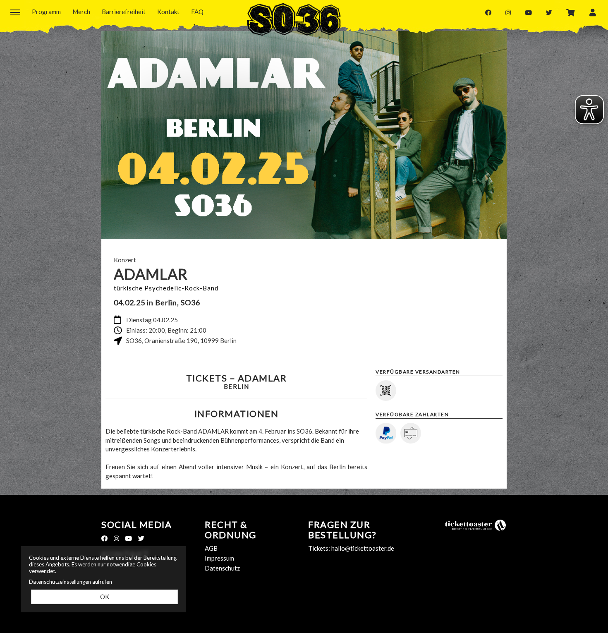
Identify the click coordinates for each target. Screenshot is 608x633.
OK (104, 596)
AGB (211, 548)
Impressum (219, 558)
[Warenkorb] (570, 12)
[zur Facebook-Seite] (488, 12)
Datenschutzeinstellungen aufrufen (70, 581)
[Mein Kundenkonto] (593, 12)
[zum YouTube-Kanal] (528, 12)
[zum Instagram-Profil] (508, 12)
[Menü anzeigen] (15, 12)
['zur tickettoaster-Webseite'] (476, 525)
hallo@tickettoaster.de (362, 548)
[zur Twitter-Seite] (549, 12)
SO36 (293, 19)
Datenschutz (222, 568)
